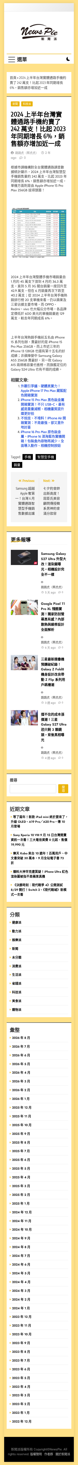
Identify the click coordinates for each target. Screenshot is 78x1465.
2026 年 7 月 (21, 1046)
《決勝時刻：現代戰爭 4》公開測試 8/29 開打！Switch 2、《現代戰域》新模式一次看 (39, 890)
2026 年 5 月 (21, 1064)
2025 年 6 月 (21, 1160)
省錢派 (16, 983)
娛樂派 (16, 940)
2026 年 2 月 (21, 1090)
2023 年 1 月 (21, 1412)
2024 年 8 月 (21, 1247)
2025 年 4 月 (21, 1177)
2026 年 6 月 (21, 1055)
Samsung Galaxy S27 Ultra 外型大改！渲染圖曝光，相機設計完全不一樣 (53, 564)
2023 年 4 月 (21, 1386)
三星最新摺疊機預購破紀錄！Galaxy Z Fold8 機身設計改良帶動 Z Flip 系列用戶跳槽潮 (53, 672)
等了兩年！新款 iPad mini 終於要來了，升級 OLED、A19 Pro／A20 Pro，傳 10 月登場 (39, 822)
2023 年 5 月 (21, 1378)
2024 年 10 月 (22, 1229)
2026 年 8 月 (21, 1038)
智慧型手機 (45, 457)
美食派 (16, 1001)
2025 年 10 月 (22, 1125)
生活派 (16, 974)
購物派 (16, 1009)
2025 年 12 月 (22, 1107)
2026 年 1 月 (21, 1099)
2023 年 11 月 (21, 1325)
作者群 (48, 1454)
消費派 (16, 966)
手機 (27, 457)
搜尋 (13, 780)
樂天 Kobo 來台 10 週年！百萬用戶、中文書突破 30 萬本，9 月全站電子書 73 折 (39, 858)
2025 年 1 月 (21, 1203)
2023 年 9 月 (21, 1343)
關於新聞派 (63, 1454)
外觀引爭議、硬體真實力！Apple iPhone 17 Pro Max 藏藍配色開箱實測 (44, 390)
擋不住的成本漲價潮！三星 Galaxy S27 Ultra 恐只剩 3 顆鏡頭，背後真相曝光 (53, 727)
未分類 (16, 957)
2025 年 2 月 (21, 1194)
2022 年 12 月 (22, 1421)
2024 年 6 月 (21, 1264)
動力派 (16, 931)
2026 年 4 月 (21, 1072)
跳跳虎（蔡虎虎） (26, 153)
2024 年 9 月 (21, 1238)
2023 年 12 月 (22, 1316)
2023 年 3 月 (21, 1395)
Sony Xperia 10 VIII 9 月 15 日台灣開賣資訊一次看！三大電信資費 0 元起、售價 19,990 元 (39, 840)
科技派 (27, 104)
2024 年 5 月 (21, 1273)
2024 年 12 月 (22, 1212)
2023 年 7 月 (21, 1360)
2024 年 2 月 (21, 1299)
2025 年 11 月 (21, 1116)
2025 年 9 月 (21, 1133)
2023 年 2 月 (21, 1404)
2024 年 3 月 (21, 1290)
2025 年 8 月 (21, 1142)
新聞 (15, 104)
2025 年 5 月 (21, 1168)
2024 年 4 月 (21, 1282)
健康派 (16, 922)
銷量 (17, 465)
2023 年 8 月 (21, 1351)
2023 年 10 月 (22, 1334)
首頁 (13, 78)
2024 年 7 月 (21, 1255)
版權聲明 (36, 1454)
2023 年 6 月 (21, 1369)
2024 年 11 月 (21, 1221)
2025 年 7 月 (21, 1151)
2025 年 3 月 (21, 1186)
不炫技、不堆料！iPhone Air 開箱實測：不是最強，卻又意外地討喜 (43, 422)
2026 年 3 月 (21, 1081)
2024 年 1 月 (21, 1308)
